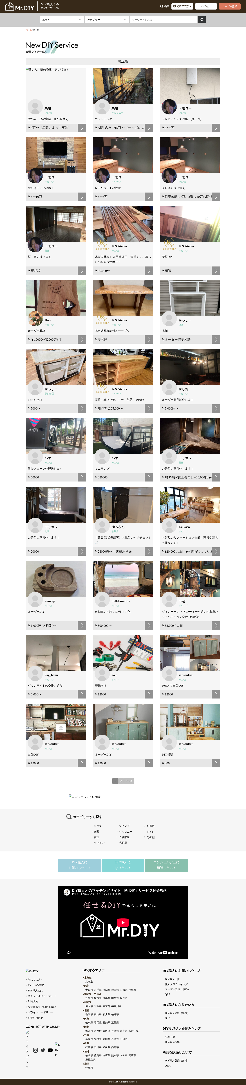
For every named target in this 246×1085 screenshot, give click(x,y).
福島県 (132, 989)
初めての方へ (35, 979)
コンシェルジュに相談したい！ (166, 865)
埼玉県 (89, 1006)
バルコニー (117, 113)
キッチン (116, 181)
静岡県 (98, 1022)
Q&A (168, 994)
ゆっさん (118, 527)
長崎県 (106, 1055)
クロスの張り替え (173, 187)
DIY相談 (167, 754)
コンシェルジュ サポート (42, 995)
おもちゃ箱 (35, 399)
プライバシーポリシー (40, 1012)
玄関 (47, 531)
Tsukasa (184, 527)
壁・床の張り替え (39, 256)
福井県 (115, 1014)
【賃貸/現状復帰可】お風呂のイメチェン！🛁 (123, 540)
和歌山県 (134, 1030)
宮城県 (106, 989)
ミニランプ (102, 468)
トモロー (185, 108)
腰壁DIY (167, 256)
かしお (183, 389)
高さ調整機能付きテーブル (112, 330)
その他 (48, 113)
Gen (114, 675)
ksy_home (52, 675)
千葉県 (98, 1006)
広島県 (115, 1038)
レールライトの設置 (108, 187)
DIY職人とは (35, 990)
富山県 (98, 1014)
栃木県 (98, 997)
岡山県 (106, 1038)
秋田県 (115, 989)
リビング (49, 181)
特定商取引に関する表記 (42, 1006)
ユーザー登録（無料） (177, 989)
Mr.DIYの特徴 (36, 985)
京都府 (98, 1030)
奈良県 (124, 1030)
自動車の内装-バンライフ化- (113, 611)
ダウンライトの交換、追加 (45, 685)
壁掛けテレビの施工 (41, 187)
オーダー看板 (36, 330)
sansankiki (186, 675)
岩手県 (98, 989)
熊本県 (115, 1055)
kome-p (50, 601)
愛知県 (106, 1022)
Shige (182, 601)
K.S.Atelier (119, 246)
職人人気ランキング (176, 984)
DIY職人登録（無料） (177, 1013)
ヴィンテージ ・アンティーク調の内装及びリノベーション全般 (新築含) (190, 614)
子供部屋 (49, 393)
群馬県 (106, 997)
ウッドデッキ (103, 119)
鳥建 (48, 108)
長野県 (124, 997)
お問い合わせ (35, 1017)
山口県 (124, 1038)
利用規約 (33, 1001)
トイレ (115, 679)
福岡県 (89, 1055)
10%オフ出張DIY (173, 685)
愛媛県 (106, 1047)
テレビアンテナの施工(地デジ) (181, 119)
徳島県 (89, 1047)
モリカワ (185, 458)
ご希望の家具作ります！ (178, 468)
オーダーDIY (36, 611)
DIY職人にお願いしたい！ (79, 865)
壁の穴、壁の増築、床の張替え (48, 119)
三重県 (115, 1022)
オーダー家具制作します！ (179, 399)
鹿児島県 (90, 1059)
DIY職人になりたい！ (123, 865)
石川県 (106, 1014)
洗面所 (123, 842)
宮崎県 (132, 1055)
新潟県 (89, 1014)
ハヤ (48, 458)
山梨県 (115, 997)
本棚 (165, 330)
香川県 (98, 1047)
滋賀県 (89, 1030)
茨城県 (89, 997)
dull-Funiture (121, 601)
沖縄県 (89, 1067)
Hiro (48, 320)
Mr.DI (114, 1082)
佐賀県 (98, 1055)
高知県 (115, 1047)
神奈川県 (116, 1006)
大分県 (124, 1055)
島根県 (98, 1038)
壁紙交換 (100, 685)
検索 (202, 19)
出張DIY (33, 754)
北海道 (89, 981)
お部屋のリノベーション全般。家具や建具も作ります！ (190, 540)
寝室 (47, 250)
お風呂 (115, 531)
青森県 (89, 989)
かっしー (185, 320)
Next (129, 780)
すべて (98, 825)
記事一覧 (170, 1036)
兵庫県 (115, 1030)
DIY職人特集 (172, 1042)
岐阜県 (89, 1022)
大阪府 (106, 1030)
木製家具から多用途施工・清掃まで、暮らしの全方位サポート (123, 259)
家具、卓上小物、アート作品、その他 (119, 399)
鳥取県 (89, 1038)
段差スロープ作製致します (45, 468)
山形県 (124, 989)
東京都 (106, 1006)
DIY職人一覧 (172, 979)
